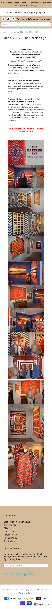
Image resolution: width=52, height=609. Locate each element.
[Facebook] (6, 574)
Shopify (26, 589)
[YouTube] (25, 574)
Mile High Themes (43, 589)
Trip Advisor (9, 541)
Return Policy (10, 534)
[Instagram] (18, 574)
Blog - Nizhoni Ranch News (17, 521)
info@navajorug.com (36, 12)
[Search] (48, 24)
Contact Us (9, 531)
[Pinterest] (12, 574)
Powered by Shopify (26, 593)
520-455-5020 (16, 12)
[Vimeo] (31, 574)
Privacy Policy (10, 538)
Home (5, 32)
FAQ (6, 528)
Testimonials (10, 525)
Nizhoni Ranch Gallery (15, 589)
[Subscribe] (45, 566)
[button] (41, 604)
